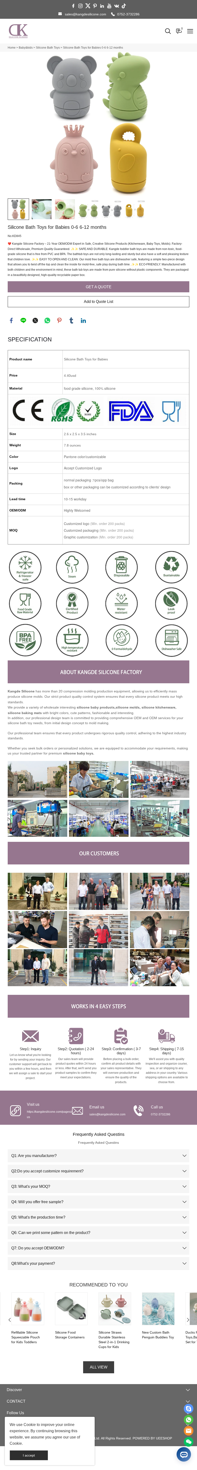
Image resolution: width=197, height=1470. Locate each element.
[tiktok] (123, 6)
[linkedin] (102, 6)
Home (12, 47)
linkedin (83, 320)
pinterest (59, 320)
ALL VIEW (98, 1367)
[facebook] (73, 6)
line (23, 320)
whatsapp (47, 320)
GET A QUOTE (98, 287)
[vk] (116, 6)
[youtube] (109, 6)
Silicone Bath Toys (48, 47)
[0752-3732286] (113, 14)
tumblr (71, 320)
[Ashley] (188, 1408)
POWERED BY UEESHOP (152, 1438)
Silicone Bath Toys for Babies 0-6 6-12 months (93, 47)
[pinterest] (94, 6)
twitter (35, 320)
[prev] (9, 1321)
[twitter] (87, 6)
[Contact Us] (188, 1420)
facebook (11, 320)
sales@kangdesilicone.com (85, 14)
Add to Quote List (98, 302)
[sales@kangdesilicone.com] (60, 14)
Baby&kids (26, 47)
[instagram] (80, 6)
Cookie (30, 1425)
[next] (187, 1321)
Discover (14, 1390)
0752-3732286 (128, 14)
